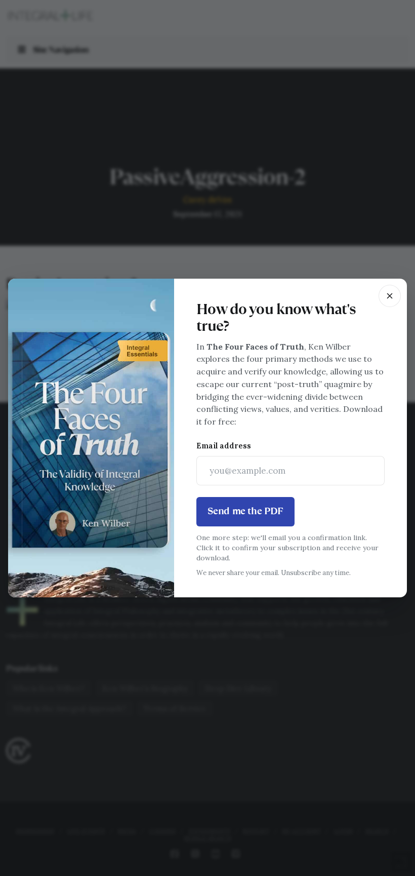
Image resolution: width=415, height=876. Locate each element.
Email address (223, 445)
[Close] (390, 296)
